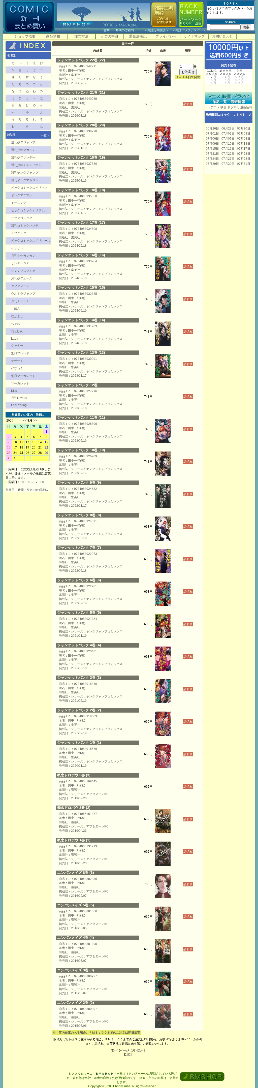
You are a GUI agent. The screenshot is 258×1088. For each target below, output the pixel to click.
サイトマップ (194, 36)
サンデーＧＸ (20, 263)
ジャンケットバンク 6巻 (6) (79, 580)
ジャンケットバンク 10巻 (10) (81, 450)
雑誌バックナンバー (189, 30)
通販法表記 (138, 36)
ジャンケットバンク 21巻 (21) (81, 92)
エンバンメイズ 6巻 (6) (75, 873)
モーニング (18, 203)
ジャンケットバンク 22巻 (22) (81, 60)
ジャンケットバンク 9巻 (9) (79, 483)
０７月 (211, 77)
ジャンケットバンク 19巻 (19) (81, 157)
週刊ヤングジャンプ (24, 172)
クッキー (17, 345)
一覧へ (45, 135)
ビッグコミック (21, 218)
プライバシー (166, 36)
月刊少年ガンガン (23, 256)
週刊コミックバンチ (24, 225)
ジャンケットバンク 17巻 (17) (81, 222)
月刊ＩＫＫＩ (20, 301)
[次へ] (141, 1050)
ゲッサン (17, 248)
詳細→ (40, 415)
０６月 (211, 80)
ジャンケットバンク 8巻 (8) (79, 515)
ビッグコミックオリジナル (29, 210)
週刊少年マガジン (23, 150)
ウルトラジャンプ (23, 293)
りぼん (15, 308)
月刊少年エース (21, 278)
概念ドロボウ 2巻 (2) (73, 808)
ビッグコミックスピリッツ (29, 187)
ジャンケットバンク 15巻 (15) (81, 287)
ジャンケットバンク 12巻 (77, 385)
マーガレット (20, 383)
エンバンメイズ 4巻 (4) (75, 938)
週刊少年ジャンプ (23, 142)
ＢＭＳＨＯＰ (104, 1073)
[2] (130, 1054)
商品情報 (53, 36)
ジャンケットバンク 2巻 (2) (79, 710)
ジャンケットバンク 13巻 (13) (81, 352)
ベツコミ (17, 368)
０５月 (211, 83)
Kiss (14, 391)
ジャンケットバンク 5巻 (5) (79, 613)
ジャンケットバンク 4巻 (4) (79, 645)
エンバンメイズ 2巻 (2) (75, 1003)
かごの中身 (109, 36)
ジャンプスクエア (23, 271)
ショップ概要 (25, 36)
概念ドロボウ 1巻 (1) (73, 840)
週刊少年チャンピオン (26, 165)
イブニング (18, 233)
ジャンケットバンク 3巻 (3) (79, 678)
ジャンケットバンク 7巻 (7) (79, 548)
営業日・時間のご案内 (124, 30)
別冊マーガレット (23, 376)
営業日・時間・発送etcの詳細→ (27, 490)
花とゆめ (17, 331)
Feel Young (19, 405)
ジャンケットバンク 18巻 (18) (81, 190)
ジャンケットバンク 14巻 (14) (81, 320)
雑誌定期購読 (156, 30)
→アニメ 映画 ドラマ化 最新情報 (228, 107)
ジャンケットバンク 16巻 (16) (81, 255)
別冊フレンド (20, 353)
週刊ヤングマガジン (24, 180)
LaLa (14, 338)
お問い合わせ (222, 36)
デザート (17, 361)
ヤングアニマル (21, 195)
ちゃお (15, 324)
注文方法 (81, 36)
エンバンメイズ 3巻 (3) (75, 970)
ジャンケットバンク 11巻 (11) (81, 417)
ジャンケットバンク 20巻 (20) (81, 125)
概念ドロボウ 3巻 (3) (73, 775)
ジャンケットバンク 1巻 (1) (79, 743)
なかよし (17, 316)
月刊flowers (19, 398)
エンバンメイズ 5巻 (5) (75, 905)
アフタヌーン (20, 286)
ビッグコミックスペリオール (30, 240)
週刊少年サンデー (23, 157)
